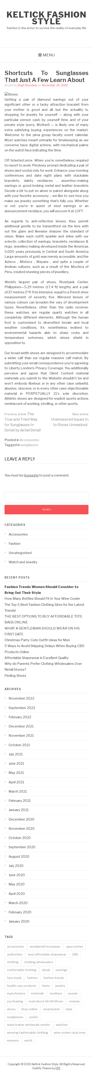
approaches (74, 946)
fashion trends (53, 978)
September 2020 (22, 847)
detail (46, 970)
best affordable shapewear (47, 954)
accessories (15, 946)
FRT (58, 1068)
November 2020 (22, 829)
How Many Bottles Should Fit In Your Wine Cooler (42, 599)
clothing (13, 962)
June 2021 (16, 763)
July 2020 (16, 866)
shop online (29, 1009)
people (73, 993)
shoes (11, 1009)
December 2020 (21, 819)
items (46, 985)
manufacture (16, 993)
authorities (14, 954)
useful (33, 1017)
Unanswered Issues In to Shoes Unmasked (69, 419)
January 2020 (19, 921)
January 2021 (19, 810)
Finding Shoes (15, 676)
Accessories (29, 440)
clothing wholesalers (38, 962)
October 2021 (19, 745)
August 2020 (19, 857)
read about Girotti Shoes (46, 1001)
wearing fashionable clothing (27, 1032)
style (68, 1009)
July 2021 (16, 754)
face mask (14, 978)
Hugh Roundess (27, 85)
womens (13, 1040)
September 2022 (22, 708)
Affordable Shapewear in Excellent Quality (37, 658)
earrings (61, 970)
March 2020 (18, 903)
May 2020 (17, 884)
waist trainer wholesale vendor (28, 1024)
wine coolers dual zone (70, 1032)
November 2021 (21, 736)
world (28, 1040)
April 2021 (16, 782)
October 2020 (20, 838)
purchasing (15, 1001)
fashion (32, 978)
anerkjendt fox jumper (45, 946)
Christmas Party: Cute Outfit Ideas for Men (37, 640)
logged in (31, 475)
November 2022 (21, 698)
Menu (49, 55)
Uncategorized (20, 553)
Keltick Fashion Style (47, 18)
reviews (74, 1001)
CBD (75, 954)
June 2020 (17, 875)
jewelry (60, 985)
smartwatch (51, 1009)
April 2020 (17, 894)
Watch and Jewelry (23, 562)
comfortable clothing (21, 970)
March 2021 (18, 791)
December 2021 (21, 726)
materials (37, 993)
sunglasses (29, 445)
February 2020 (20, 912)
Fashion (14, 544)
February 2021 (20, 801)
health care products (21, 985)
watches (62, 1024)
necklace (56, 993)
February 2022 (20, 717)
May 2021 (16, 773)
